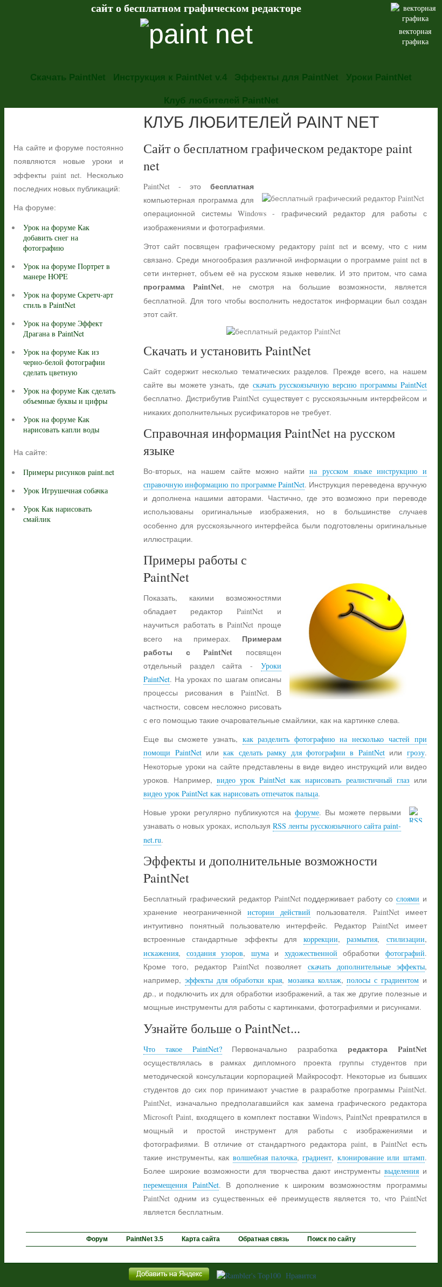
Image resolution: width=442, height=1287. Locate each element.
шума (260, 953)
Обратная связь (263, 1239)
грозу (416, 752)
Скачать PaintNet (68, 77)
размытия (362, 939)
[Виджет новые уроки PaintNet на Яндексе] (169, 1280)
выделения (401, 1171)
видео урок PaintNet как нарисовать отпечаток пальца (230, 793)
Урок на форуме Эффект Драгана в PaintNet (62, 328)
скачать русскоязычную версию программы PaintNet (340, 385)
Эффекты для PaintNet (286, 77)
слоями (407, 898)
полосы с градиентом (382, 980)
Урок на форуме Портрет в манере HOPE (66, 271)
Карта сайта (201, 1239)
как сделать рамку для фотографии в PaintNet (303, 752)
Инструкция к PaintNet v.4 (170, 77)
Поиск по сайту (331, 1239)
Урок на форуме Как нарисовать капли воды (61, 424)
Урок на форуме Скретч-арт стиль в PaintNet (68, 300)
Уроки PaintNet (379, 77)
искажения (160, 953)
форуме (307, 812)
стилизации (405, 939)
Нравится (301, 1275)
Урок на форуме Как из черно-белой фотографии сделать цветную (64, 362)
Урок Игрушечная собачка (65, 490)
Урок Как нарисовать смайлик (57, 514)
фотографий (405, 953)
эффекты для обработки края (233, 980)
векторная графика (415, 36)
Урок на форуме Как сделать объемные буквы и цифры (69, 396)
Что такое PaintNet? (182, 1049)
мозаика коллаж (314, 980)
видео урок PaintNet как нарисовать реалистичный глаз (313, 780)
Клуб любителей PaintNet (221, 100)
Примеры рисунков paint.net (68, 472)
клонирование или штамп (381, 1157)
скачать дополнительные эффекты (366, 966)
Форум (97, 1239)
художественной (311, 953)
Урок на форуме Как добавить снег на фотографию (56, 237)
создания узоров (215, 953)
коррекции (320, 939)
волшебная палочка (265, 1157)
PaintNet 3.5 (144, 1239)
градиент (317, 1157)
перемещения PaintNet (181, 1185)
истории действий (278, 912)
